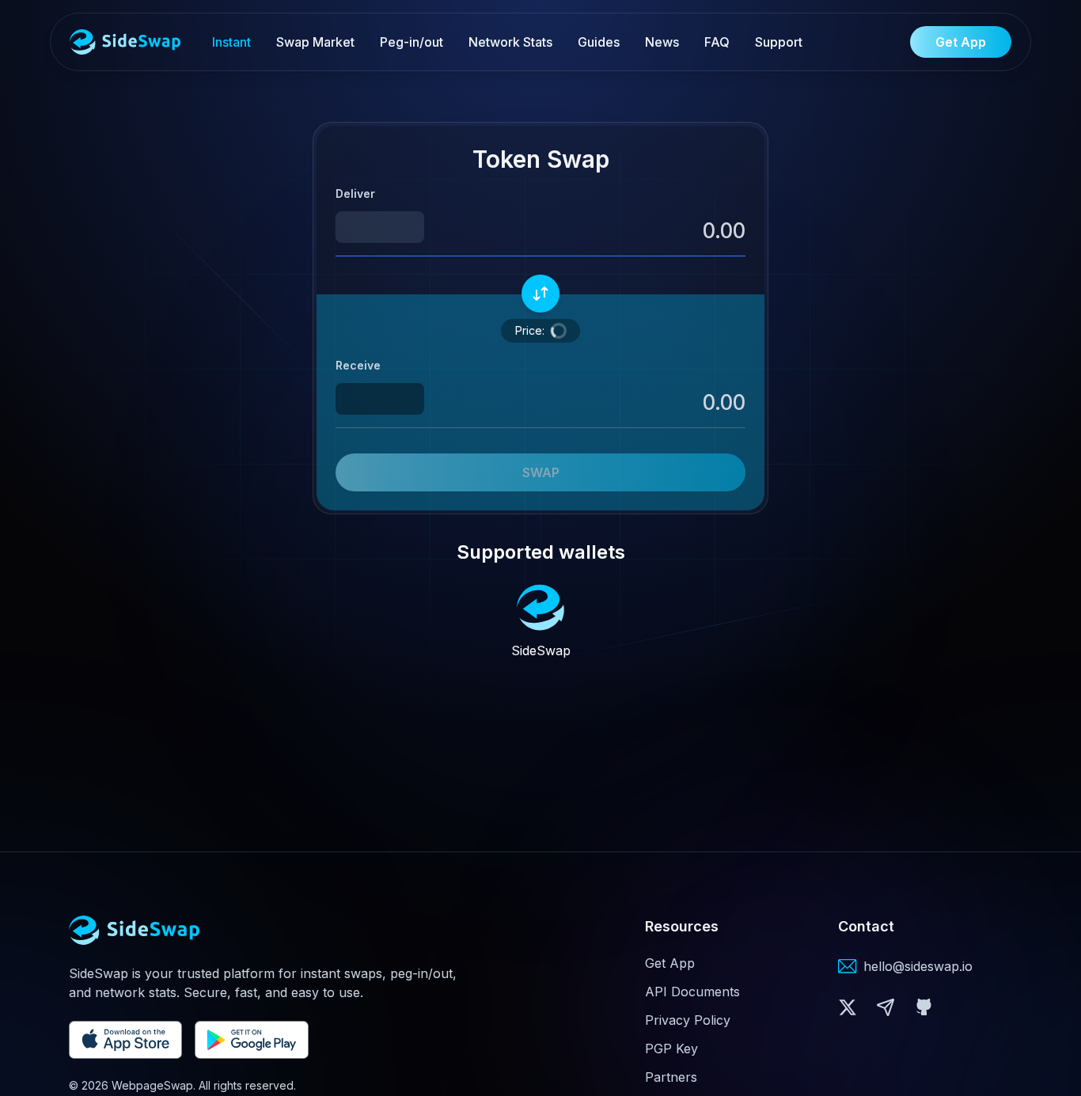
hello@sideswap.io (918, 966)
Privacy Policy (687, 1020)
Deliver (355, 193)
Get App (670, 963)
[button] (642, 230)
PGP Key (671, 1048)
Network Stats (510, 42)
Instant (231, 42)
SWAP (540, 472)
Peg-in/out (411, 42)
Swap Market (315, 42)
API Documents (692, 991)
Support (778, 42)
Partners (671, 1077)
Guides (599, 42)
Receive (358, 365)
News (662, 42)
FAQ (717, 42)
